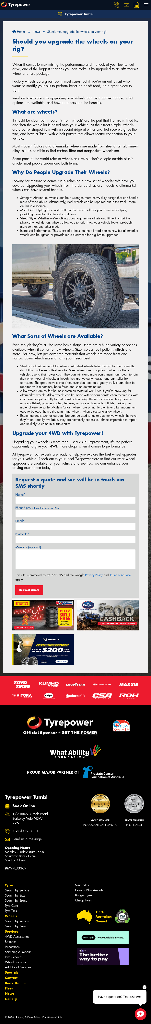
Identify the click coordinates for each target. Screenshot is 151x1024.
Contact (11, 978)
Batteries (10, 942)
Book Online (15, 983)
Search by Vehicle (17, 890)
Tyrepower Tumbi (79, 14)
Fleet (9, 988)
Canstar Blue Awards (89, 890)
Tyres (9, 885)
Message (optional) (28, 547)
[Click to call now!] (117, 5)
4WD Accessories (17, 937)
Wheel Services (15, 962)
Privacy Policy (94, 575)
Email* (20, 521)
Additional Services (18, 967)
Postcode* (22, 534)
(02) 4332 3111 (25, 831)
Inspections (12, 947)
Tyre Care (11, 906)
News (9, 993)
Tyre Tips (11, 911)
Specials (11, 972)
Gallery (11, 999)
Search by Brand (16, 901)
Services (11, 931)
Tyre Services (13, 957)
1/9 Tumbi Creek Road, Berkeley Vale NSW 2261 (30, 818)
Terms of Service (120, 575)
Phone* (37, 508)
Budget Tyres (83, 895)
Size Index (82, 885)
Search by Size (15, 895)
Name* (20, 495)
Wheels (11, 916)
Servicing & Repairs (18, 952)
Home (20, 32)
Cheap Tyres (83, 900)
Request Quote (29, 590)
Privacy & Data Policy (28, 1017)
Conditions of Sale (52, 1017)
